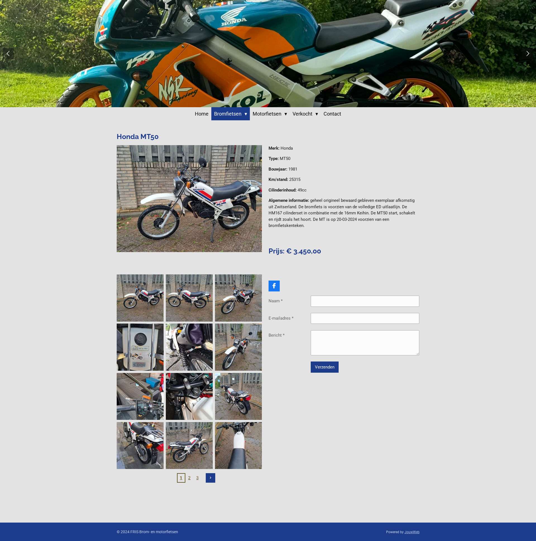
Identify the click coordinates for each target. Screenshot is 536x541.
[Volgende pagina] (210, 478)
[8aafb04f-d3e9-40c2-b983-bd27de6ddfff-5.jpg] (189, 298)
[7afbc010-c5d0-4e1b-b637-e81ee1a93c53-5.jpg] (189, 396)
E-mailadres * (281, 318)
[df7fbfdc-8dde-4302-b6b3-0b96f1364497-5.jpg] (238, 396)
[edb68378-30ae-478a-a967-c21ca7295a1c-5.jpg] (140, 445)
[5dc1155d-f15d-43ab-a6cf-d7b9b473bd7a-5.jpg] (238, 347)
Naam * (276, 300)
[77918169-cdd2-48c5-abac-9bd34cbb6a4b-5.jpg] (140, 396)
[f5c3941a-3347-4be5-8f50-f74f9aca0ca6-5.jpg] (189, 445)
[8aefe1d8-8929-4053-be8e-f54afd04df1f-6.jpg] (140, 298)
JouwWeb (412, 532)
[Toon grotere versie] (189, 198)
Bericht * (276, 335)
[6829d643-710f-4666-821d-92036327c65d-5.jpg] (189, 347)
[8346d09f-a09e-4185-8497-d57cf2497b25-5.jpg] (238, 445)
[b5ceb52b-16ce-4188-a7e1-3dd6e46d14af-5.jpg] (238, 298)
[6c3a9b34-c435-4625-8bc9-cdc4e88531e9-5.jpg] (140, 347)
